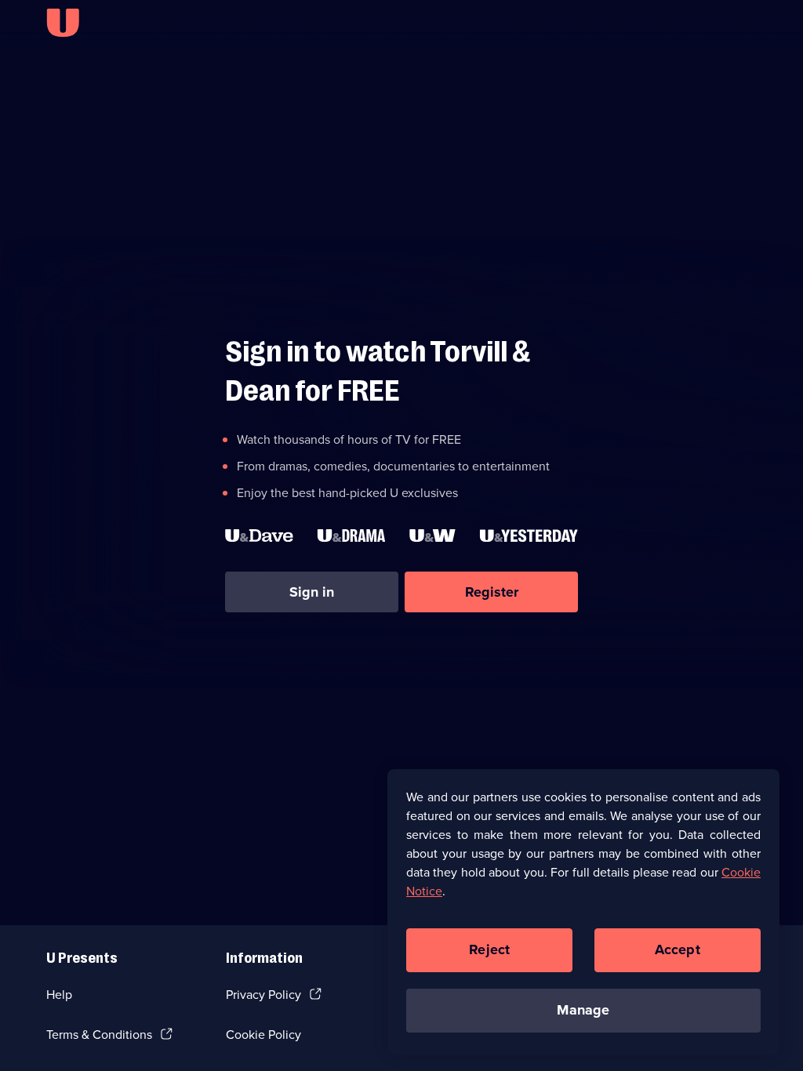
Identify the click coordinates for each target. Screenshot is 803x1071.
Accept (677, 949)
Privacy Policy (263, 995)
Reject (489, 949)
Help (59, 995)
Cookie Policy (263, 1035)
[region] (583, 911)
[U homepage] (62, 22)
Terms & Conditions (99, 1035)
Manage (583, 1010)
